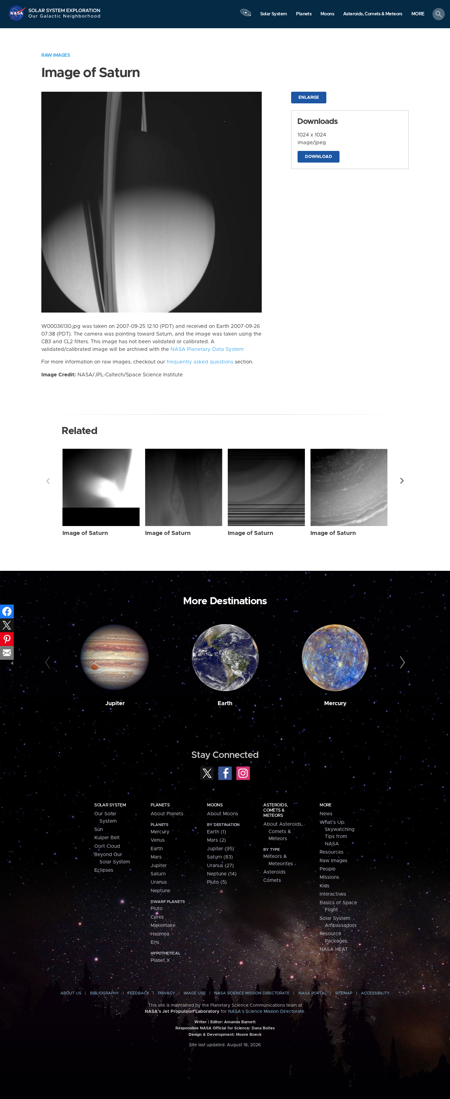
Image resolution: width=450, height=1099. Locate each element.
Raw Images (55, 55)
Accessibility (375, 993)
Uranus (159, 882)
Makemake (163, 925)
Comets (272, 880)
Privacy (166, 993)
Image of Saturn (85, 533)
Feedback (138, 993)
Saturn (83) (220, 857)
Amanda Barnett (240, 1022)
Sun (98, 829)
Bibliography (104, 993)
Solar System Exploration (64, 8)
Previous (47, 481)
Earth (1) (216, 831)
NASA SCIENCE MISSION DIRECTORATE (252, 993)
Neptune (160, 890)
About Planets (167, 813)
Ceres (157, 917)
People (328, 869)
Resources (331, 852)
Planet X (160, 960)
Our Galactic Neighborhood (64, 17)
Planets (160, 805)
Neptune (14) (222, 873)
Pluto (157, 908)
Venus (158, 840)
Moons (215, 805)
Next (402, 481)
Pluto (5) (217, 882)
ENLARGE (308, 97)
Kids (324, 885)
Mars (156, 857)
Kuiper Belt (107, 837)
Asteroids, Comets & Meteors (275, 810)
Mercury (335, 703)
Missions (329, 877)
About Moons (222, 813)
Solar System (110, 805)
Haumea (160, 934)
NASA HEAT (334, 949)
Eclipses (103, 870)
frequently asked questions (200, 361)
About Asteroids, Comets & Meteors (283, 831)
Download (318, 157)
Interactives (333, 894)
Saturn (158, 873)
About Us (70, 993)
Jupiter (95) (220, 848)
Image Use (195, 993)
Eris (155, 942)
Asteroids (274, 872)
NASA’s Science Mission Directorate (266, 1011)
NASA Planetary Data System (207, 349)
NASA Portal (312, 993)
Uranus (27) (220, 865)
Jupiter (115, 703)
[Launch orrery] (246, 15)
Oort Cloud (107, 846)
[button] (418, 14)
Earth (225, 703)
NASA (18, 13)
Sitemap (343, 993)
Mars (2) (216, 840)
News (326, 813)
